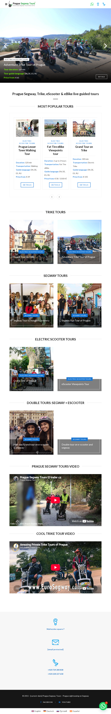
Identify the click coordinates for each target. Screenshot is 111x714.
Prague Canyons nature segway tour (27, 64)
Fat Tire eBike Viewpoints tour (55, 150)
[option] (55, 45)
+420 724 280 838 (55, 670)
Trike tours (55, 212)
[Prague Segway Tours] (22, 4)
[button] (103, 706)
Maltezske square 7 (55, 629)
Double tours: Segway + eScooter (55, 403)
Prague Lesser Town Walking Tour (27, 150)
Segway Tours (56, 276)
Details (27, 185)
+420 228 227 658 (55, 674)
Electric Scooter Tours (55, 339)
